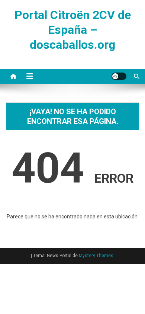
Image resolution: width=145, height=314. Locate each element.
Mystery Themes (96, 255)
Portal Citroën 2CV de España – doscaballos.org (72, 30)
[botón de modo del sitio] (119, 76)
